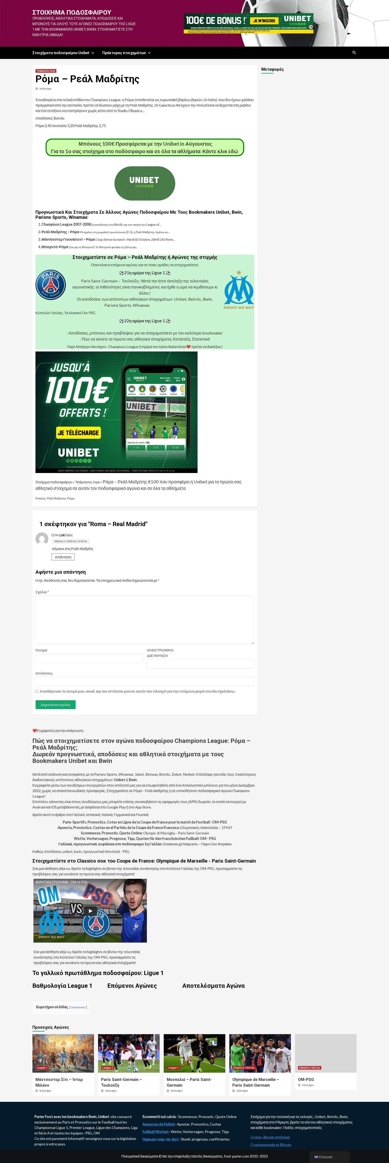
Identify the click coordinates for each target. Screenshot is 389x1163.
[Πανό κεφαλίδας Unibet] (248, 23)
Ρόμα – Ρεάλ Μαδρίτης (125, 481)
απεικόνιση (78, 1007)
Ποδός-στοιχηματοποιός (302, 1127)
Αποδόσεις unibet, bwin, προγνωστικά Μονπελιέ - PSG (86, 851)
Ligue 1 (62, 1127)
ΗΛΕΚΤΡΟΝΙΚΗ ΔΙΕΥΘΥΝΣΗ (157, 653)
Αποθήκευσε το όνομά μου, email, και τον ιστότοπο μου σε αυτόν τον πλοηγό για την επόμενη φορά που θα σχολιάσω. (137, 691)
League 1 (42, 1067)
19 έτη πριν (45, 88)
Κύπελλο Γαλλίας (244, 1067)
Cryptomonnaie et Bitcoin (271, 1144)
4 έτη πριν (111, 1090)
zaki (62, 535)
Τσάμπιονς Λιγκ (46, 70)
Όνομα (41, 650)
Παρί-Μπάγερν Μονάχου (86, 346)
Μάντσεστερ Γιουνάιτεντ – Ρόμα (68, 239)
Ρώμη (70, 498)
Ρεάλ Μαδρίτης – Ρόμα (60, 232)
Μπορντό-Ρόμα (55, 247)
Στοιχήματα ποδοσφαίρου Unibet (60, 53)
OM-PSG (306, 1079)
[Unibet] (116, 411)
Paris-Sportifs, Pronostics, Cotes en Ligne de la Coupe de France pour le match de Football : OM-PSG (145, 822)
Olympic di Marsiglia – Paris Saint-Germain (145, 833)
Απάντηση (63, 557)
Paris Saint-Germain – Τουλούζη (110, 280)
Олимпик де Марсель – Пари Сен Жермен (145, 844)
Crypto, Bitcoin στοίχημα (270, 1137)
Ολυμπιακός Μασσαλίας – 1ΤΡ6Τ (145, 827)
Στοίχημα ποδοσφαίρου (71, 12)
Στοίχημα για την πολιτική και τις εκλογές (282, 1116)
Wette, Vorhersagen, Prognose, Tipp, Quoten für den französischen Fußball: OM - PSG (145, 838)
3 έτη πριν (45, 1090)
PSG (88, 1133)
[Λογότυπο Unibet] (144, 197)
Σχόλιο (42, 592)
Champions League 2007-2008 (66, 224)
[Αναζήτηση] (354, 53)
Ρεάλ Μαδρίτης (56, 498)
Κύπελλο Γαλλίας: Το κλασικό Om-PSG (65, 313)
